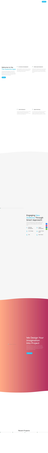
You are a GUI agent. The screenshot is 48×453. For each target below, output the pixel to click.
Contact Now (29, 353)
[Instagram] (46, 225)
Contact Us (44, 1)
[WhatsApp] (46, 229)
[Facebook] (46, 224)
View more (3, 77)
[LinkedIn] (46, 227)
